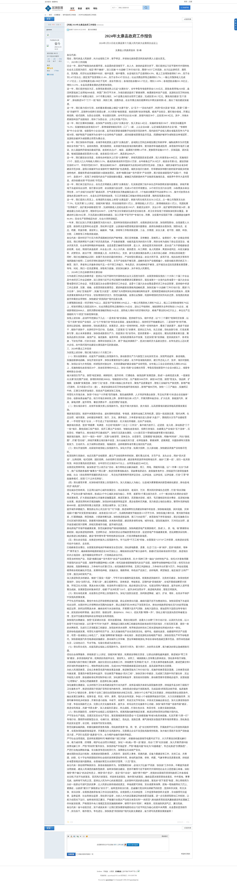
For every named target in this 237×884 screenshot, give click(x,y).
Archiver (99, 871)
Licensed (119, 880)
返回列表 (188, 19)
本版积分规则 (185, 854)
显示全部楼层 (92, 29)
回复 (71, 822)
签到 (88, 8)
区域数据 (45, 15)
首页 (72, 8)
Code (83, 836)
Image (74, 836)
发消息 (51, 74)
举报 (187, 822)
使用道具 (180, 822)
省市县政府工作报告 (69, 15)
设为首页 (48, 2)
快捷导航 (186, 7)
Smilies (87, 836)
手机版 (105, 871)
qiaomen (49, 29)
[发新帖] (49, 19)
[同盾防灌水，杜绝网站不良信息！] (139, 871)
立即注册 (120, 845)
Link (77, 836)
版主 (48, 65)
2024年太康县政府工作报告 (87, 15)
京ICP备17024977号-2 (129, 871)
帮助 (95, 8)
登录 (185, 1)
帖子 (113, 8)
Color (71, 836)
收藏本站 (55, 2)
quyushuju (109, 880)
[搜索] (146, 7)
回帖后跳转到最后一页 (86, 854)
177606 (56, 71)
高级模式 (165, 836)
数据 (80, 8)
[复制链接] (100, 25)
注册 (190, 1)
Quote (80, 836)
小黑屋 (111, 871)
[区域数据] (54, 11)
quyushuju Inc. (134, 880)
